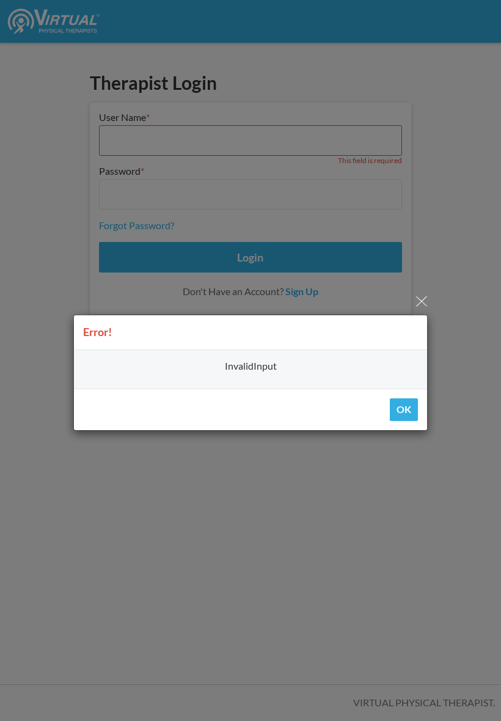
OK (404, 409)
